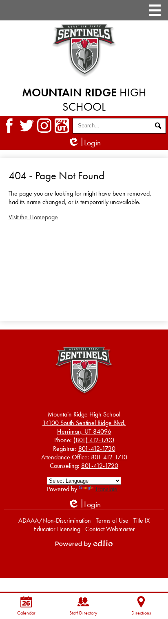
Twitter (27, 125)
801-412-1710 (109, 457)
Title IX (141, 520)
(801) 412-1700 (93, 440)
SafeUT (62, 125)
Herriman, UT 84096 (84, 427)
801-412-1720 (99, 465)
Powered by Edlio (84, 543)
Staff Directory (83, 613)
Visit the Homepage (33, 217)
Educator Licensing (56, 529)
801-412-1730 (96, 448)
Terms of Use (112, 520)
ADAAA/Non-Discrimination (54, 520)
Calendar (26, 613)
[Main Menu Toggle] (155, 10)
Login (84, 143)
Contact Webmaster (110, 529)
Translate (106, 489)
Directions (141, 613)
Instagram (44, 125)
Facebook (9, 125)
